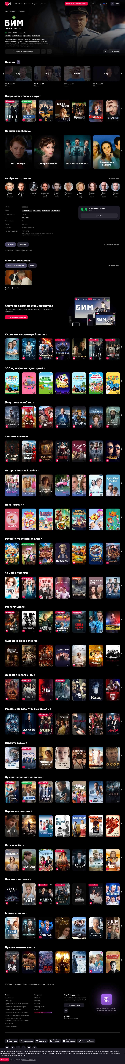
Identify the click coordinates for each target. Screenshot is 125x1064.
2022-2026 (12, 33)
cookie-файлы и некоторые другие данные (82, 1051)
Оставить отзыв (11, 1026)
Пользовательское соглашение (16, 1012)
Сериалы (37, 1004)
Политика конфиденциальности (17, 1015)
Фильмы (37, 1001)
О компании (9, 998)
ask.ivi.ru (67, 1016)
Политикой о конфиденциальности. (13, 1055)
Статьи (37, 1009)
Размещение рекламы (13, 1009)
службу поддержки (29, 1060)
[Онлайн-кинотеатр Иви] (8, 3)
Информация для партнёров (15, 1006)
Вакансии (8, 1001)
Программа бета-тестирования (16, 1004)
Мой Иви (37, 998)
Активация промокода (43, 1012)
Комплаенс (9, 1023)
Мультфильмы (39, 1006)
